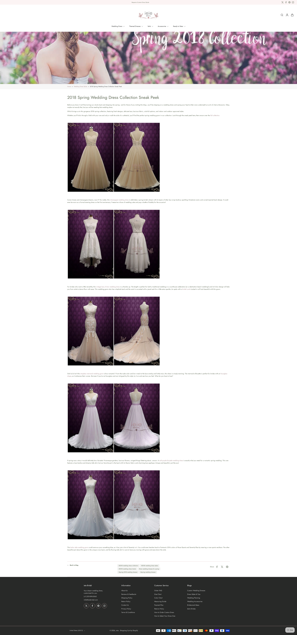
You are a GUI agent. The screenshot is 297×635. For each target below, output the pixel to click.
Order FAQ (158, 591)
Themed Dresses (135, 26)
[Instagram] (293, 2)
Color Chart (158, 598)
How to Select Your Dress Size (164, 616)
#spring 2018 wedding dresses (128, 572)
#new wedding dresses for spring (149, 569)
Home (69, 86)
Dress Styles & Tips (193, 594)
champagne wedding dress (119, 200)
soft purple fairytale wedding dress (171, 460)
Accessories (162, 26)
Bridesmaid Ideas (193, 605)
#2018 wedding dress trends (127, 569)
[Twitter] (282, 2)
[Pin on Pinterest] (227, 566)
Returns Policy (159, 609)
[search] (281, 15)
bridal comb (186, 289)
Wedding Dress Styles (80, 86)
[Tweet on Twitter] (222, 566)
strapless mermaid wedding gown (92, 373)
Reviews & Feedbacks (128, 594)
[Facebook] (286, 2)
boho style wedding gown (79, 547)
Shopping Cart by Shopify (129, 630)
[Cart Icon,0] (292, 15)
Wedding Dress (116, 26)
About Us (124, 591)
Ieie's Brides (191, 609)
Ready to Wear (178, 26)
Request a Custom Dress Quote (140, 2)
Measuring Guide (160, 601)
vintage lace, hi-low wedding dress (108, 287)
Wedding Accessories (194, 601)
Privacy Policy (126, 609)
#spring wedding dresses (147, 572)
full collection (214, 115)
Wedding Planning (193, 598)
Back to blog (74, 565)
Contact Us (125, 605)
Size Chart (157, 594)
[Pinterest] (289, 2)
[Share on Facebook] (217, 566)
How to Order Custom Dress (164, 612)
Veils (149, 26)
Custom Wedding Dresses (196, 591)
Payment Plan (158, 605)
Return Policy (125, 601)
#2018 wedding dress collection (128, 566)
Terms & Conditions (128, 612)
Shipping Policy (126, 598)
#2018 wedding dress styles (149, 566)
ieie (117, 630)
